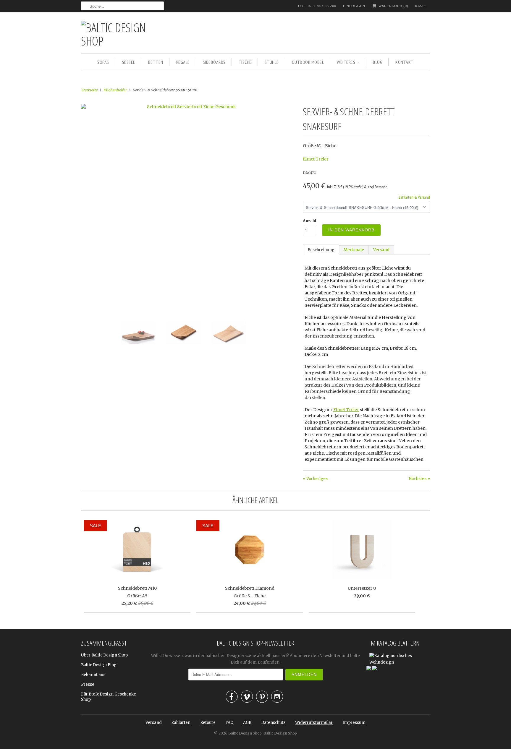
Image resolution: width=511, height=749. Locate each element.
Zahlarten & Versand (414, 197)
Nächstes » (419, 478)
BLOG (377, 62)
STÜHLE (272, 62)
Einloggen (354, 6)
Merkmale (354, 249)
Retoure (208, 722)
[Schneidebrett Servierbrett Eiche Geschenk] (189, 106)
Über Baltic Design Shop (104, 655)
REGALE (183, 62)
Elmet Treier (316, 159)
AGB (247, 722)
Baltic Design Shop (245, 733)
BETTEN (155, 62)
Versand (381, 249)
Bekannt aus (93, 674)
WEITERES (346, 62)
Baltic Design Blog (99, 664)
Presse (87, 684)
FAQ (229, 722)
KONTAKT (404, 62)
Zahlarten (181, 722)
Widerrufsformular (314, 722)
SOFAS (103, 62)
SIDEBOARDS (214, 62)
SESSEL (128, 62)
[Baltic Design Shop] (122, 34)
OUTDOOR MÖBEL (308, 62)
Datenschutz (273, 722)
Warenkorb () (392, 6)
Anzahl (309, 220)
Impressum (354, 722)
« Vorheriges (315, 478)
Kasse (421, 6)
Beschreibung (321, 249)
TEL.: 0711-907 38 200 (316, 6)
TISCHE (245, 62)
